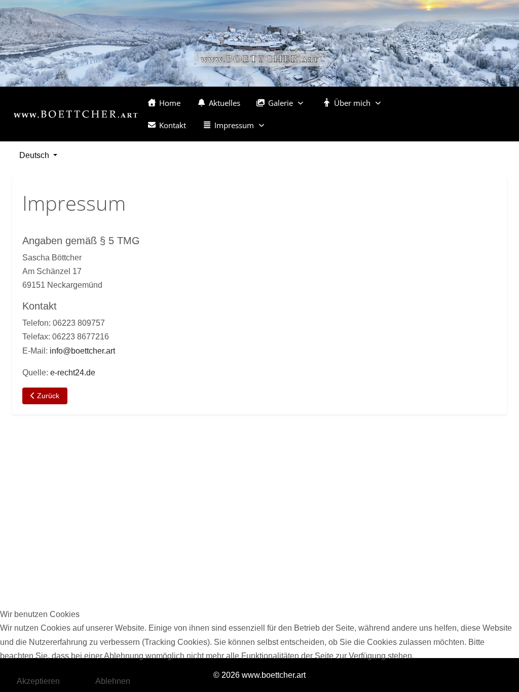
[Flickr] (477, 109)
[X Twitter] (440, 117)
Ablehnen (112, 681)
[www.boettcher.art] (75, 114)
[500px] (422, 117)
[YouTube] (459, 109)
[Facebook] (422, 109)
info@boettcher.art (82, 351)
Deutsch (34, 155)
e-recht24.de (72, 372)
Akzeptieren (38, 681)
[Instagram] (440, 109)
